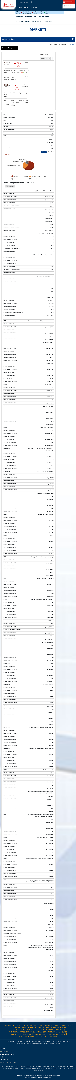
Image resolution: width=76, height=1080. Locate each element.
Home (50, 44)
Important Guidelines (49, 1025)
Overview (71, 44)
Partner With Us (69, 5)
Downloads (35, 7)
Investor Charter (58, 1027)
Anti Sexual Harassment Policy (22, 1032)
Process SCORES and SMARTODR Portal (50, 1034)
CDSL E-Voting (11, 1041)
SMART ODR (41, 1032)
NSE (1, 1051)
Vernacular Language (57, 1032)
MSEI (7, 1051)
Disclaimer (9, 1025)
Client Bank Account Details (40, 1041)
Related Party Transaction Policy (49, 1030)
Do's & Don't (15, 1027)
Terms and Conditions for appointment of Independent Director (38, 1044)
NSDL (11, 1062)
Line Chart (51, 152)
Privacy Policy (22, 1025)
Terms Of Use (66, 1025)
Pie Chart (44, 152)
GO (53, 58)
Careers (19, 7)
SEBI (1, 1062)
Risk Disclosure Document (61, 1041)
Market (56, 44)
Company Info (63, 44)
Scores (46, 1027)
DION (49, 1077)
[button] (23, 21)
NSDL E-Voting (23, 1041)
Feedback (27, 7)
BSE (4, 1051)
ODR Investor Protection (21, 1034)
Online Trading (69, 1)
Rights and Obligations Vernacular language (38, 1036)
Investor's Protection (31, 1027)
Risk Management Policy (23, 1030)
